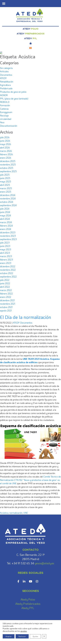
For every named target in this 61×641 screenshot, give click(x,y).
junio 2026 (5, 140)
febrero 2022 (6, 293)
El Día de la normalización (25, 317)
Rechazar (22, 636)
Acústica (4, 512)
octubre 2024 (6, 201)
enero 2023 (5, 262)
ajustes (23, 631)
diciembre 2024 (7, 195)
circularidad (5, 118)
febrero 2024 (6, 225)
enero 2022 (5, 296)
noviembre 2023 (8, 235)
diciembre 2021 (7, 300)
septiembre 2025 (8, 171)
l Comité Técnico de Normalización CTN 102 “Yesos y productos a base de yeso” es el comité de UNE (30, 480)
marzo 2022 (6, 290)
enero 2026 (5, 157)
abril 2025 (5, 184)
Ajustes (35, 636)
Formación (5, 105)
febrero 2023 (6, 259)
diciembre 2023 (7, 232)
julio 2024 (4, 208)
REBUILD (4, 101)
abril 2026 (5, 147)
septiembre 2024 (8, 205)
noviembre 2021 (7, 303)
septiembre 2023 (8, 239)
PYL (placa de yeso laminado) (14, 98)
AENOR (4, 95)
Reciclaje (4, 115)
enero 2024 (5, 228)
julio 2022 (4, 279)
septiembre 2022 (8, 276)
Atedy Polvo (28, 599)
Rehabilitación (6, 81)
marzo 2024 (6, 222)
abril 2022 (5, 286)
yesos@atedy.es (44, 563)
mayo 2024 (5, 215)
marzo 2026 (6, 150)
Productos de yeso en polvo (13, 91)
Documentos (6, 74)
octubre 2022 (6, 273)
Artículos (4, 71)
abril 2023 (5, 252)
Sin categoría (6, 67)
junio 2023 (5, 245)
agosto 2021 (6, 310)
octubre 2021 (6, 307)
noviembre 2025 (8, 164)
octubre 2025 (6, 167)
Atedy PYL (27, 608)
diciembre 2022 (7, 266)
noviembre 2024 (8, 198)
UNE (25, 512)
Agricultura (5, 84)
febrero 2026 (6, 154)
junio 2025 (5, 178)
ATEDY (3, 78)
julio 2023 (5, 242)
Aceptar (9, 636)
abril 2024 (5, 218)
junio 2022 (5, 283)
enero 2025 (5, 191)
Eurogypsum (6, 112)
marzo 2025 (6, 188)
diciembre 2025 (7, 161)
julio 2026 (5, 137)
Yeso (2, 122)
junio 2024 (5, 212)
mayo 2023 (5, 249)
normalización (15, 512)
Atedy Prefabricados (27, 603)
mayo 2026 (5, 144)
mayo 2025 (5, 181)
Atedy (30, 28)
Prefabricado (6, 88)
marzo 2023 (6, 256)
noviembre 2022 (8, 269)
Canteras (4, 108)
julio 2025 (5, 174)
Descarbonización (8, 125)
